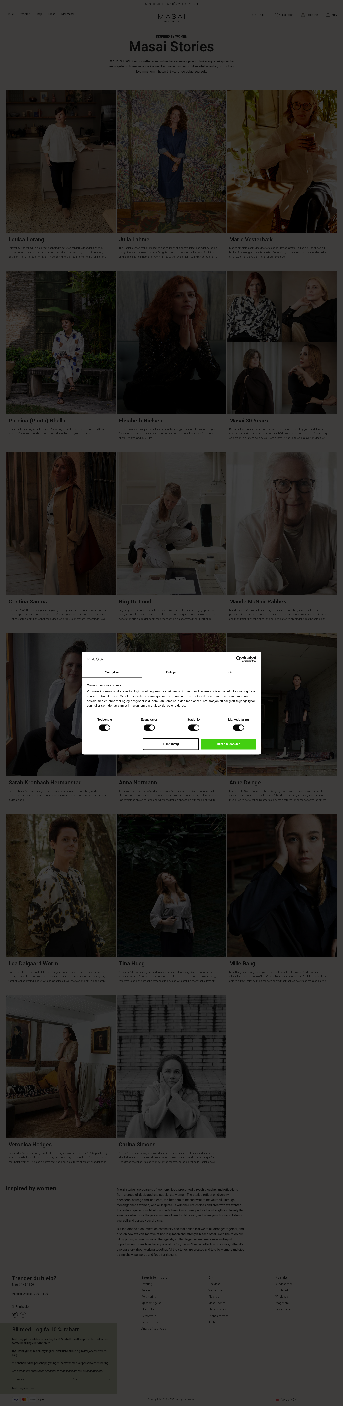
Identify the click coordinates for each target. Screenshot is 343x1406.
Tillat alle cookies (228, 744)
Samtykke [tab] (112, 672)
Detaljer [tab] (171, 672)
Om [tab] (230, 672)
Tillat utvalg (171, 744)
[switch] (149, 727)
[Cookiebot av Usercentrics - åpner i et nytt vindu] (239, 659)
